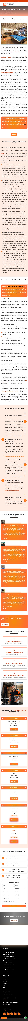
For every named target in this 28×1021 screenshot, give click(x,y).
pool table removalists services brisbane (10, 391)
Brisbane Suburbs (6, 991)
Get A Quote (14, 134)
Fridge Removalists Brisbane (8, 971)
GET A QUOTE (14, 905)
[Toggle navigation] (23, 4)
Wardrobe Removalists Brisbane (9, 964)
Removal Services (6, 989)
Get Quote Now (5, 624)
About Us (5, 981)
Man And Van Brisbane (7, 962)
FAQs (4, 987)
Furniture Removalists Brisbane (9, 954)
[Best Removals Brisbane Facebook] (4, 1014)
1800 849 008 (8, 487)
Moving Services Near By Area (8, 993)
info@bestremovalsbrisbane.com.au (12, 490)
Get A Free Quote (14, 729)
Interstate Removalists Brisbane (9, 958)
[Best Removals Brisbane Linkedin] (11, 1014)
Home (4, 979)
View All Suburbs (14, 920)
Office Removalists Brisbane (8, 956)
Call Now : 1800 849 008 (14, 1)
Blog (4, 985)
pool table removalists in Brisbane (15, 51)
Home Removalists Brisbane (8, 952)
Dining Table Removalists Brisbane (9, 969)
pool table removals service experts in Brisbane (15, 73)
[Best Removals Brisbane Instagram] (8, 1014)
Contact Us (14, 820)
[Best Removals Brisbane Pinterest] (15, 1014)
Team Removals (10, 1019)
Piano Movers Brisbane (7, 960)
